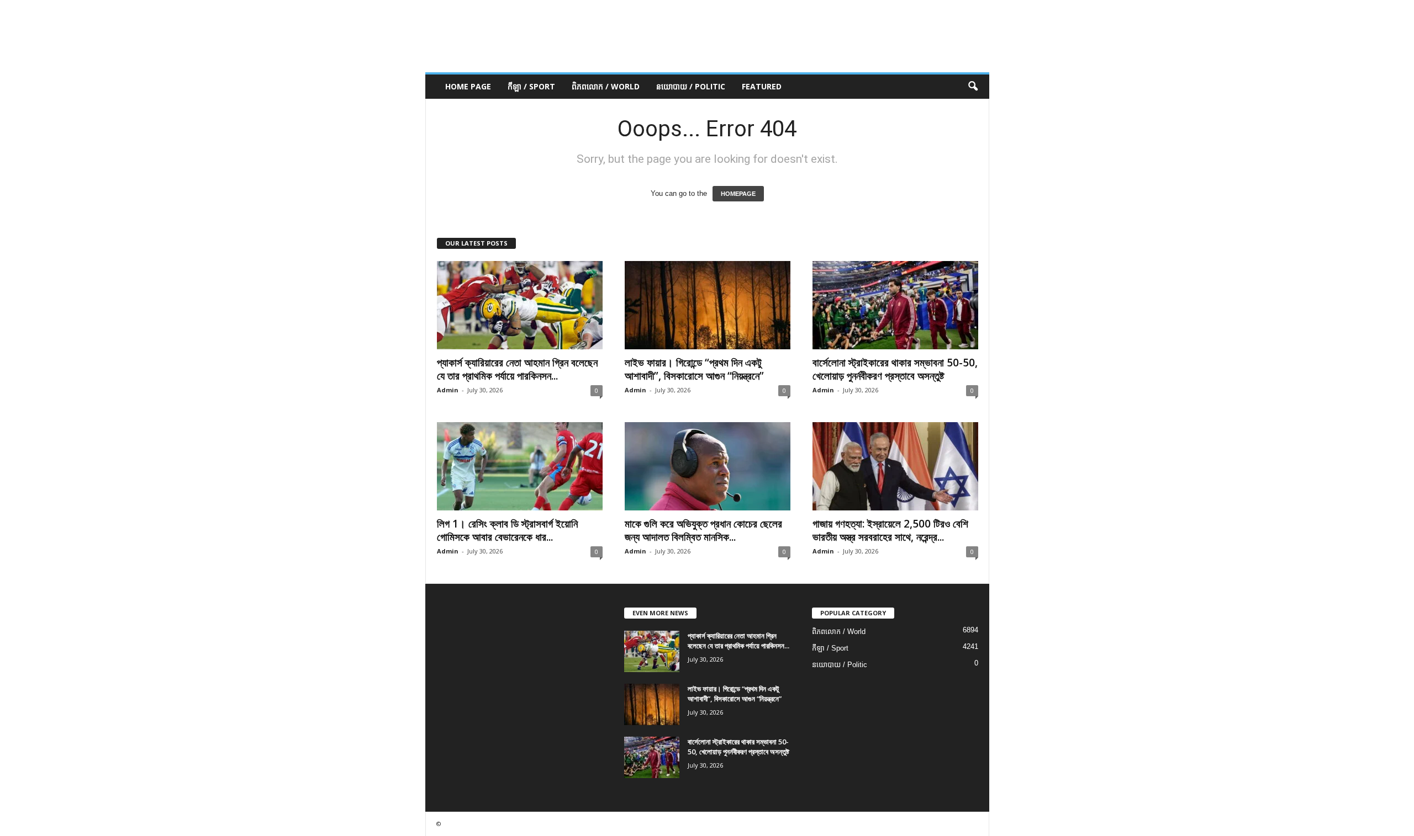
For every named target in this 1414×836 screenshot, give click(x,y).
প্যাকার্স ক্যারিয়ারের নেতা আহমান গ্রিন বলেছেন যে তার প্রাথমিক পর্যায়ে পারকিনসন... (517, 369)
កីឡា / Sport (531, 86)
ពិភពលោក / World (606, 86)
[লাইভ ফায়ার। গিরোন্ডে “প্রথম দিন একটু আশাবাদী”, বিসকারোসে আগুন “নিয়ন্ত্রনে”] (707, 305)
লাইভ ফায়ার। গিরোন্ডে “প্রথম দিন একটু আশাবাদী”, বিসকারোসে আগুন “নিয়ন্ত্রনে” (694, 369)
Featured (762, 86)
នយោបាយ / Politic (690, 86)
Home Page (468, 86)
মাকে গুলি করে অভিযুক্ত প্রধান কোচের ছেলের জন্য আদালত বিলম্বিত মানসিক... (703, 530)
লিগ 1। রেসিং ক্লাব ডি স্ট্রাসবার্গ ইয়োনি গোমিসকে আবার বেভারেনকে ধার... (507, 530)
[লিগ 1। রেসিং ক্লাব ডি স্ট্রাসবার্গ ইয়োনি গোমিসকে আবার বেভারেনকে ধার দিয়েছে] (520, 466)
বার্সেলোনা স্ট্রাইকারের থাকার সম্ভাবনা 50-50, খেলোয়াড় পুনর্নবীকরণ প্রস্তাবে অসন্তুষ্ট (895, 369)
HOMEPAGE (738, 193)
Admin (447, 390)
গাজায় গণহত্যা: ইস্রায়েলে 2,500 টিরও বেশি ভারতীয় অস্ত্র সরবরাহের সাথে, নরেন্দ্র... (890, 530)
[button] (973, 86)
